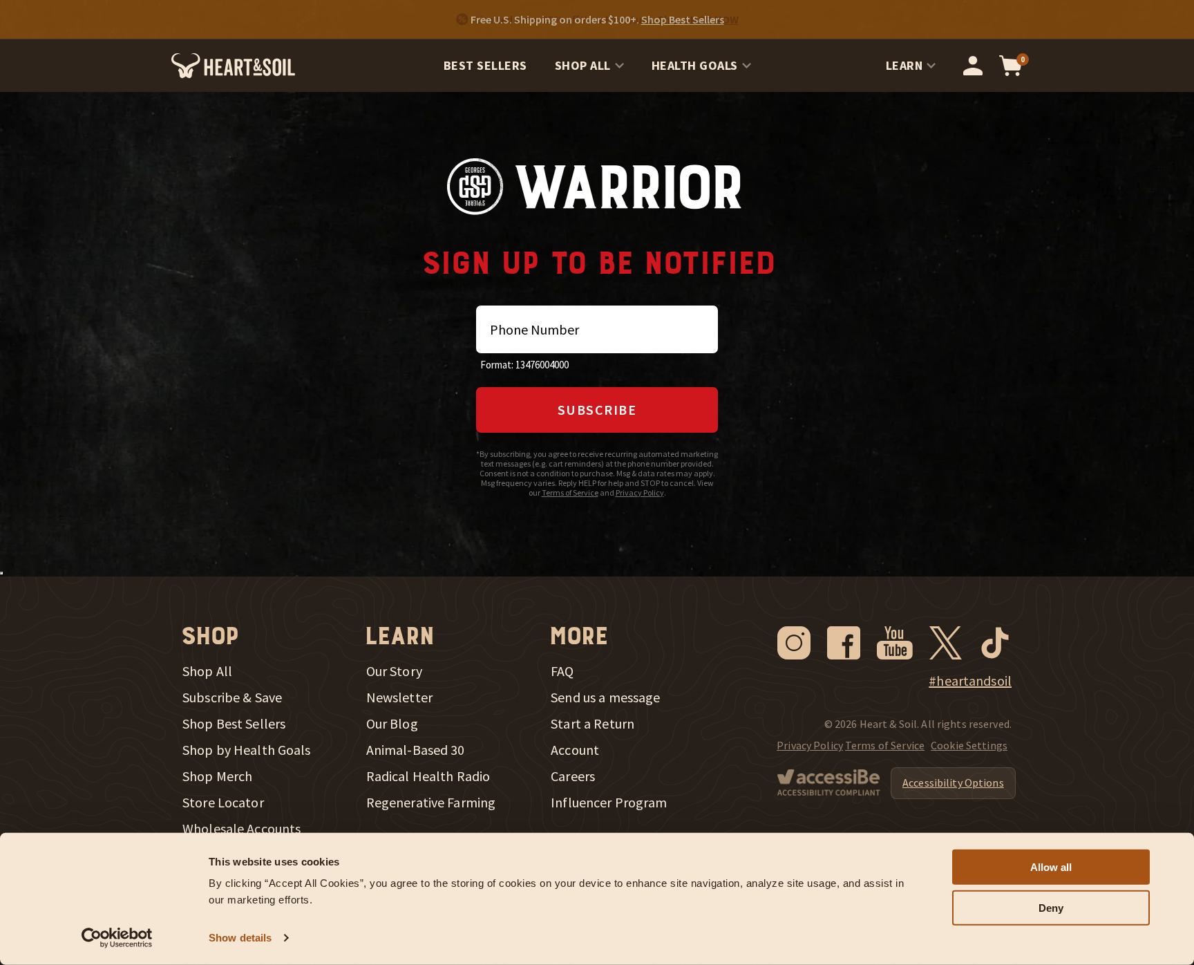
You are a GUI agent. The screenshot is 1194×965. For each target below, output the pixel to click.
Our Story (394, 671)
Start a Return (592, 723)
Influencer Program (609, 802)
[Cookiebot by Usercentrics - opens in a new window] (117, 938)
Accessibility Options (953, 782)
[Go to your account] (973, 65)
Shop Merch (217, 776)
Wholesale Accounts (241, 828)
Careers (573, 776)
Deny (1051, 908)
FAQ (562, 671)
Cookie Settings (969, 745)
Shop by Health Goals (246, 750)
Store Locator (223, 802)
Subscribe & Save (232, 697)
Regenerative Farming (431, 802)
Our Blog (392, 723)
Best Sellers (485, 65)
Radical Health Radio (428, 776)
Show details (240, 938)
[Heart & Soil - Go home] (233, 65)
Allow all (1051, 867)
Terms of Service (570, 492)
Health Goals (695, 65)
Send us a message (605, 697)
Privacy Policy (640, 492)
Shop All (583, 65)
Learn (904, 65)
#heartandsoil (970, 680)
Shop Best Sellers (233, 723)
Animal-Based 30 (415, 750)
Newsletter (399, 697)
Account (575, 750)
